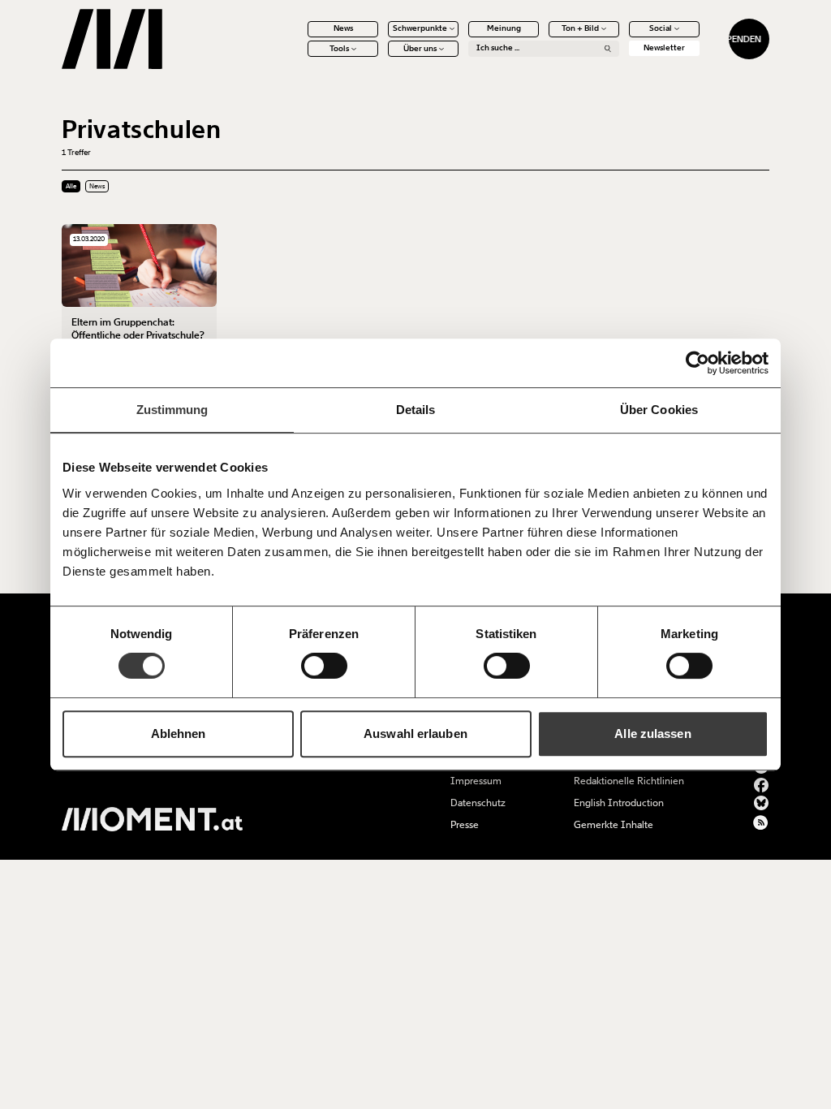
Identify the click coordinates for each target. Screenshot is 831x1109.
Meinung (504, 28)
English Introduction (619, 802)
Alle (71, 186)
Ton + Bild (580, 28)
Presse (464, 824)
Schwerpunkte (420, 28)
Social (660, 28)
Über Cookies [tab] (659, 409)
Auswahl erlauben (415, 733)
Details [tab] (416, 409)
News (343, 28)
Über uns (420, 49)
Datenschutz (478, 802)
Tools (339, 49)
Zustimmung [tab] (172, 409)
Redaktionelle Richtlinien (629, 781)
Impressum (476, 781)
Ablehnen (178, 733)
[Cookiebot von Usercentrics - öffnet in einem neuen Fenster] (697, 363)
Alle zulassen (652, 733)
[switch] (324, 666)
